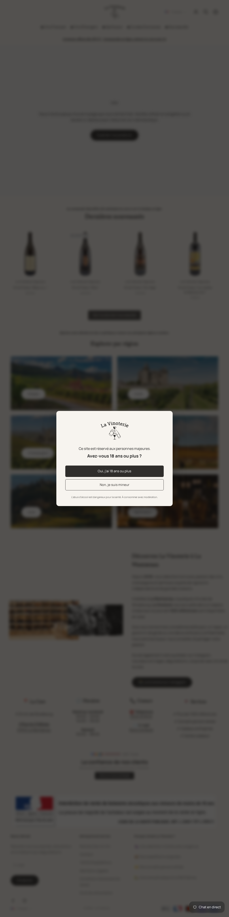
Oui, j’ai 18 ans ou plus (114, 471)
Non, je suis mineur (114, 484)
